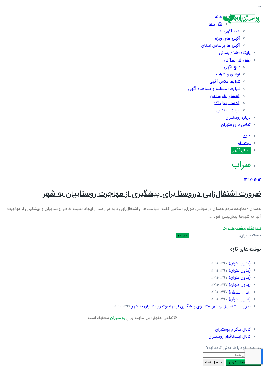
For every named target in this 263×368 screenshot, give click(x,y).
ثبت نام (244, 143)
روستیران (117, 318)
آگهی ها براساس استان (220, 45)
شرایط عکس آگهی (224, 81)
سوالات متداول (228, 110)
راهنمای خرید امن (225, 96)
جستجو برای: (250, 235)
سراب (241, 165)
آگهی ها (215, 24)
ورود (247, 136)
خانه (218, 17)
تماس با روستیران (236, 124)
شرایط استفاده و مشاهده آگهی (214, 88)
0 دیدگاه (254, 228)
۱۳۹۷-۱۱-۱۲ (252, 179)
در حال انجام (213, 362)
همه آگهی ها (229, 31)
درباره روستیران (238, 117)
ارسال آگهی (240, 150)
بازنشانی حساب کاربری (243, 362)
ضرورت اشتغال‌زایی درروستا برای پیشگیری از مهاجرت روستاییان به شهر (152, 194)
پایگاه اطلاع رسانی (235, 53)
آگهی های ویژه (227, 38)
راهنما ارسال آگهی (225, 103)
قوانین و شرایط (227, 74)
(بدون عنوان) (240, 263)
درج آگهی (232, 67)
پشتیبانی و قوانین (236, 60)
